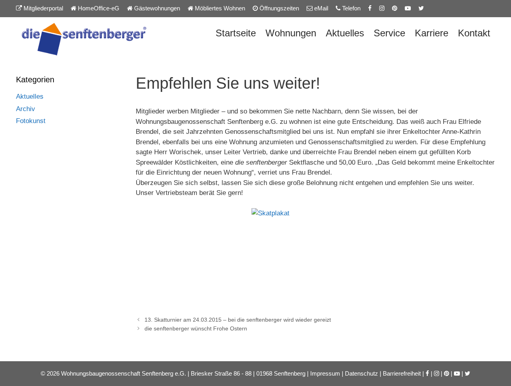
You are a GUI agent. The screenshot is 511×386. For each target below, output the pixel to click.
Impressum (325, 373)
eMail (320, 8)
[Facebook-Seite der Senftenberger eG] (370, 8)
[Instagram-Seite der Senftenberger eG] (381, 8)
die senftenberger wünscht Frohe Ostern (196, 328)
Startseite (236, 33)
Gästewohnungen (156, 8)
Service (389, 33)
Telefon (350, 8)
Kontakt (474, 33)
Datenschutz (361, 373)
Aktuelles (345, 33)
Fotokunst (31, 121)
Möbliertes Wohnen (219, 8)
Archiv (25, 109)
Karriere (431, 33)
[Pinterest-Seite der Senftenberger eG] (394, 8)
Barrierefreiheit (402, 373)
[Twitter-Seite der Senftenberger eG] (421, 8)
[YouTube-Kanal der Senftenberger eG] (408, 8)
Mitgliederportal (42, 8)
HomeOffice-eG (97, 8)
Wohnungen (290, 33)
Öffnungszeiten (278, 8)
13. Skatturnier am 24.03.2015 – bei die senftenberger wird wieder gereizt (238, 319)
